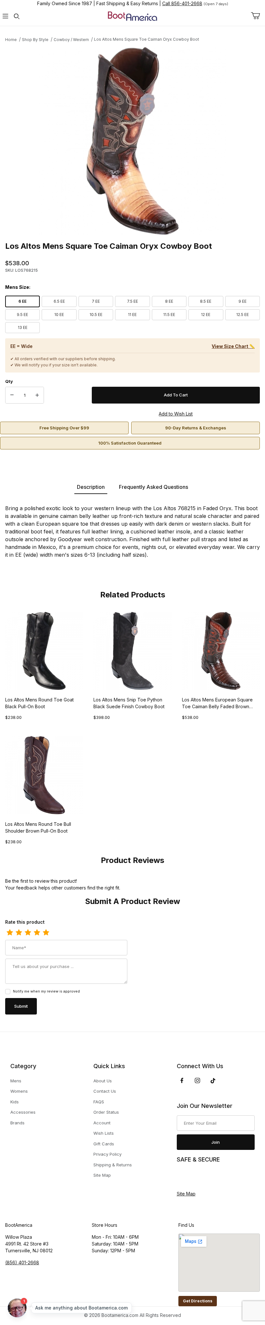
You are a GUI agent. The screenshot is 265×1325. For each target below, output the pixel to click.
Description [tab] (91, 487)
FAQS (98, 1101)
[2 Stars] (18, 933)
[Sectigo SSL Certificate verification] (195, 1177)
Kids (14, 1101)
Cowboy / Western (71, 39)
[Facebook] (182, 1080)
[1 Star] (9, 933)
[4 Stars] (36, 933)
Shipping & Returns (112, 1164)
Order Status (106, 1112)
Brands (17, 1122)
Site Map (102, 1175)
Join (215, 1142)
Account (102, 1122)
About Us (102, 1080)
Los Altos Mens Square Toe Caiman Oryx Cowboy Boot (146, 39)
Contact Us (104, 1091)
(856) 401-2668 (22, 1262)
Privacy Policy (107, 1154)
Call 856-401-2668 (182, 3)
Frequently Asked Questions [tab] (153, 487)
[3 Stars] (27, 933)
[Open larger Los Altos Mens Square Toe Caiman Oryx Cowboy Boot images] (132, 141)
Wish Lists (103, 1133)
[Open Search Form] (16, 16)
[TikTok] (213, 1081)
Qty (9, 381)
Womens (19, 1091)
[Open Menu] (5, 16)
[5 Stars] (45, 933)
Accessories (23, 1112)
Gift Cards (103, 1143)
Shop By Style (35, 39)
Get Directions (197, 1301)
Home (11, 39)
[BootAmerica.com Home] (132, 15)
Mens (15, 1080)
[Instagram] (197, 1080)
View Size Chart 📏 (233, 346)
